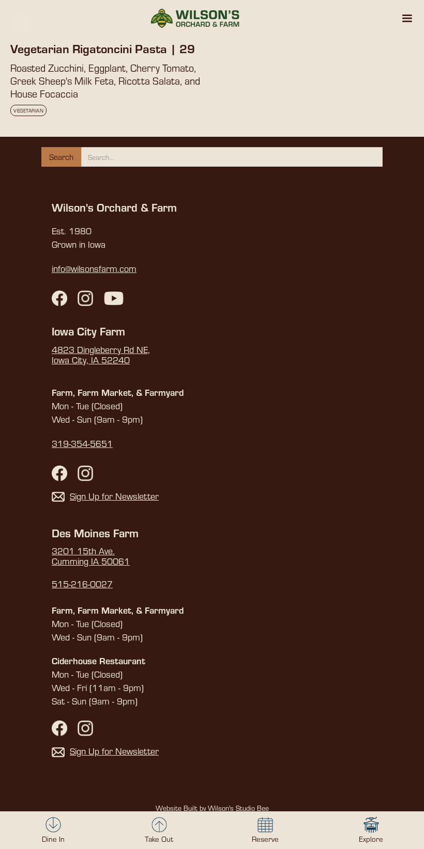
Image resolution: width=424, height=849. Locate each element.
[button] (407, 19)
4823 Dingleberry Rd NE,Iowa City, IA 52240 (101, 355)
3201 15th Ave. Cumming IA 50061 (91, 556)
